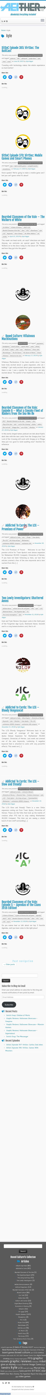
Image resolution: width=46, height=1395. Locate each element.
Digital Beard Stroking (21, 1303)
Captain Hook (25, 346)
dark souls (9, 1355)
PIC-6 (22, 1320)
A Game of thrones (16, 227)
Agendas (38, 915)
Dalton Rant (22, 1298)
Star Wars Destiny (12, 1374)
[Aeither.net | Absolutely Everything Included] (23, 7)
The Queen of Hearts (29, 352)
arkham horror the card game (21, 608)
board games (8, 1352)
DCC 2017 (20, 1355)
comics (41, 1352)
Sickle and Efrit (25, 1371)
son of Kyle (24, 427)
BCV (4, 421)
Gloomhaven (34, 230)
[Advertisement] (23, 1077)
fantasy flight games (21, 1358)
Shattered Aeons (7, 611)
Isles (33, 421)
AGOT (4, 918)
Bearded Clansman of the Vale (11, 230)
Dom (23, 230)
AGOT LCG (26, 227)
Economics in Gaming (22, 1306)
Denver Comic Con (29, 1355)
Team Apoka (35, 537)
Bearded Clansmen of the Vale (27, 224)
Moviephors (22, 1317)
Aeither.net (20, 1387)
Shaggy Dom (15, 427)
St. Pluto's (22, 1331)
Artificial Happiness (21, 1287)
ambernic (12, 58)
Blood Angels (26, 718)
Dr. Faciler (5, 349)
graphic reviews (21, 1361)
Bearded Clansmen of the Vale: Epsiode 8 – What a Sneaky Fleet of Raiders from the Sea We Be (22, 410)
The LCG (5, 540)
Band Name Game (9, 1349)
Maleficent (27, 349)
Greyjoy (28, 421)
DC (15, 1355)
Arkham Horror (7, 608)
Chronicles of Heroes (38, 718)
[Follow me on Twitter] (5, 21)
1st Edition (6, 227)
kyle (39, 58)
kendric (5, 1367)
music (2, 1371)
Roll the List (21, 1328)
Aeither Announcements (22, 1284)
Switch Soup (22, 1333)
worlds (4, 236)
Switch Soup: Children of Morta (18, 1015)
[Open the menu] (42, 20)
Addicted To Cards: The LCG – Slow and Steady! (20, 782)
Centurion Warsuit (27, 792)
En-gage (21, 1312)
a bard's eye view (6, 1347)
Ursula (39, 352)
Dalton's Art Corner (21, 1301)
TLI (28, 611)
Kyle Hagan (29, 61)
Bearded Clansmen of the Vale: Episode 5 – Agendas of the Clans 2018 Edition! (21, 905)
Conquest (3, 1355)
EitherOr (21, 1309)
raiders (39, 424)
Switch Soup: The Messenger (17, 1036)
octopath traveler (33, 166)
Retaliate (16, 721)
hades (12, 349)
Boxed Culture (23, 343)
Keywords (5, 721)
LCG (4, 233)
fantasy (12, 1358)
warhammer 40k (26, 543)
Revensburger (6, 352)
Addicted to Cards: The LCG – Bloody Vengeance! (20, 708)
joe (44, 1365)
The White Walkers (29, 233)
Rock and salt (6, 427)
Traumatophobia (32, 798)
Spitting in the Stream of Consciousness (30, 55)
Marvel (37, 1367)
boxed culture (15, 346)
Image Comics (36, 1364)
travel (8, 61)
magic (31, 1368)
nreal (4, 61)
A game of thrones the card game (24, 915)
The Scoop (21, 1336)
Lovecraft (26, 1368)
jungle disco (32, 58)
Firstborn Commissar (33, 795)
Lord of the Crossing (24, 424)
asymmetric (40, 343)
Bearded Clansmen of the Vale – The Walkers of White (23, 218)
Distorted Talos (21, 795)
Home (3, 30)
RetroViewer (22, 1325)
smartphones (6, 169)
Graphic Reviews (21, 1314)
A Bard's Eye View (21, 1266)
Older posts (9, 964)
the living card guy (14, 540)
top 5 (8, 921)
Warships (32, 427)
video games (24, 1376)
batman (20, 1350)
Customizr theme (28, 1389)
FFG (27, 230)
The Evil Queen (16, 352)
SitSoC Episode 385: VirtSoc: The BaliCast (20, 49)
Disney (37, 346)
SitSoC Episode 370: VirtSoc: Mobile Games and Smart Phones (22, 156)
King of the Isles (7, 424)
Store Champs (18, 233)
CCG (35, 1352)
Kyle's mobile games (20, 166)
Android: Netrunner (39, 1347)
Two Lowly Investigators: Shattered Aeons (22, 599)
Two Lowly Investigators (26, 605)
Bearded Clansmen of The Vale (24, 1272)
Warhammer (25, 540)
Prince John (35, 349)
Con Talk (21, 1295)
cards (32, 346)
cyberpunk (24, 58)
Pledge (28, 537)
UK (38, 233)
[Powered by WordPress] (33, 1386)
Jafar (17, 349)
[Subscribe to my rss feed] (3, 21)
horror (25, 1364)
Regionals (10, 233)
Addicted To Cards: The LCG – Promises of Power (20, 527)
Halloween (35, 1362)
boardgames (6, 346)
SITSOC (36, 1370)
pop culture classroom (12, 1371)
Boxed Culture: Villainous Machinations (18, 337)
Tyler (20, 614)
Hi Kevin (19, 1365)
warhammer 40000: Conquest (11, 543)
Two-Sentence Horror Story (22, 1339)
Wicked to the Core (15, 356)
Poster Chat (21, 1322)
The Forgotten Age (19, 611)
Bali (18, 58)
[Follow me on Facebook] (7, 21)
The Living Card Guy (36, 534)
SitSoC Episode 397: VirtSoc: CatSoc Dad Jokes (24, 1044)
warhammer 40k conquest (29, 724)
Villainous (5, 356)
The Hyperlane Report (23, 1275)
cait (31, 1353)
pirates (34, 424)
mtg (43, 1367)
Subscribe (9, 1004)
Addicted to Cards (24, 534)
